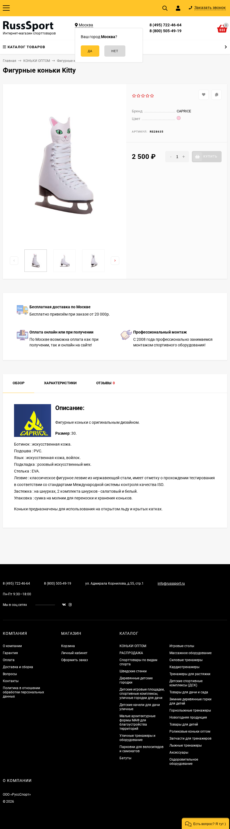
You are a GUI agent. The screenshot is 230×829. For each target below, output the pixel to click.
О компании (12, 646)
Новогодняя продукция (188, 717)
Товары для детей (183, 724)
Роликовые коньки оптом (189, 731)
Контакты (11, 681)
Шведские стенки (133, 671)
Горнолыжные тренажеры (190, 710)
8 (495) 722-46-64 (165, 25)
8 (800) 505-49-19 (165, 31)
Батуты (125, 758)
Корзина (68, 646)
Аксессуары (178, 752)
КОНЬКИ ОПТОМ (132, 646)
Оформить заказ (74, 660)
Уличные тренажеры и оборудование (137, 738)
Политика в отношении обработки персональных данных (23, 692)
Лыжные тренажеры (185, 745)
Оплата (9, 660)
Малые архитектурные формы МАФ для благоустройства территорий (137, 722)
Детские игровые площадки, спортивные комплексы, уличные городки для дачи (141, 693)
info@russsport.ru (171, 583)
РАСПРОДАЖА (131, 653)
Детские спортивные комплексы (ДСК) (186, 683)
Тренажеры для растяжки (189, 674)
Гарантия (10, 653)
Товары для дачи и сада (188, 692)
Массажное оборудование (190, 653)
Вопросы (10, 674)
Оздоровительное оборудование (183, 762)
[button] (205, 823)
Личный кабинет (74, 653)
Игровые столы (181, 646)
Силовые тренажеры (186, 660)
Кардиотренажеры (184, 667)
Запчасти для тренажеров (190, 738)
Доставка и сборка (18, 667)
